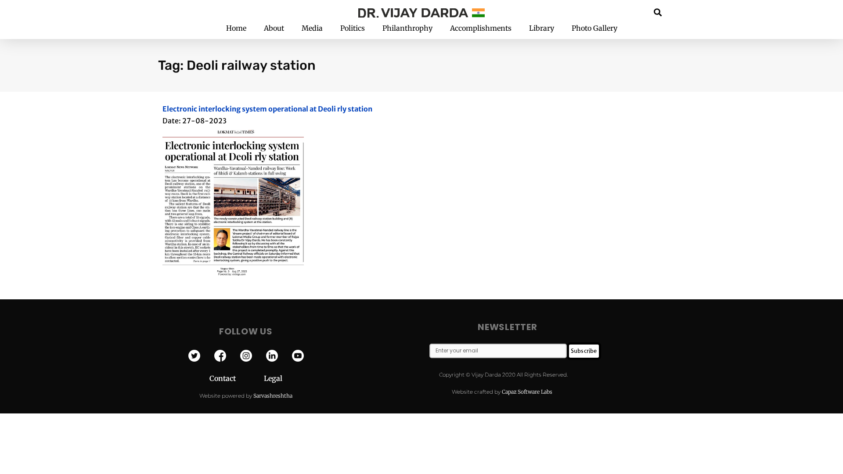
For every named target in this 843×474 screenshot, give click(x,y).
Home (236, 28)
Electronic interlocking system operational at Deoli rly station (267, 108)
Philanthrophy (407, 28)
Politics (352, 28)
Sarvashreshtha (272, 395)
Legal (273, 378)
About (274, 28)
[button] (658, 12)
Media (312, 28)
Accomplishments (481, 28)
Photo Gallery (594, 28)
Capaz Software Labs (527, 391)
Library (541, 28)
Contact (236, 378)
